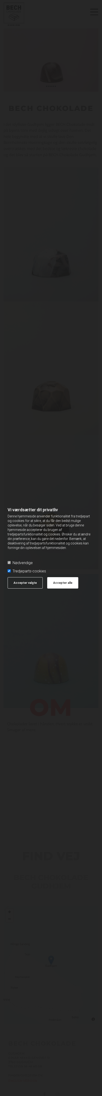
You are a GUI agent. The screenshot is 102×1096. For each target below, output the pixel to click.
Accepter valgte (25, 583)
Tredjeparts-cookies (29, 571)
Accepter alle (62, 583)
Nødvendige (23, 563)
